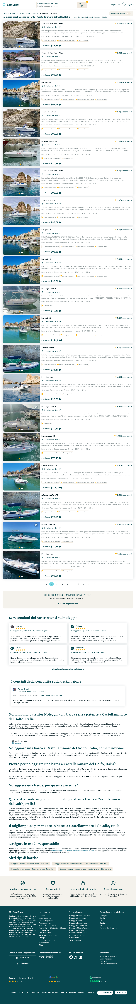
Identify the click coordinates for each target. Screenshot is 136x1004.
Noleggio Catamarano (78, 925)
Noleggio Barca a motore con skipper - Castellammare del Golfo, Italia (85, 869)
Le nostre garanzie (47, 921)
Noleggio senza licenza (79, 933)
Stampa (42, 938)
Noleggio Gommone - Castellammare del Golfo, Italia (30, 864)
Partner (81, 993)
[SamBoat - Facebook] (71, 957)
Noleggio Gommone (77, 918)
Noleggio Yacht (75, 921)
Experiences (44, 943)
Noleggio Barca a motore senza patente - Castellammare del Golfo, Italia (80, 864)
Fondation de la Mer (47, 940)
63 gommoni (17, 743)
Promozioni (74, 938)
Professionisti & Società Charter (53, 928)
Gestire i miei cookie (108, 964)
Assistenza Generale (108, 956)
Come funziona (106, 959)
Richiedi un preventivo (68, 603)
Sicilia (102, 918)
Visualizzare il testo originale (50, 695)
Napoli (102, 925)
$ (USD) (120, 992)
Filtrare (83, 3)
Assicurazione (45, 923)
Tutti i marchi (75, 940)
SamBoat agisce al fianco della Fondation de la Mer (72, 850)
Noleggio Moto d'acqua (79, 928)
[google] (53, 977)
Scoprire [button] (114, 4)
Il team (42, 916)
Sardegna (103, 916)
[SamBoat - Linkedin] (80, 957)
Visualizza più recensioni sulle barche (68, 669)
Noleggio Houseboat (77, 930)
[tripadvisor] (95, 977)
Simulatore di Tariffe (47, 925)
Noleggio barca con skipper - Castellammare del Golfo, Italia (32, 869)
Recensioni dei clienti (48, 935)
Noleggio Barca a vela (78, 923)
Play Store (24, 964)
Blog (41, 945)
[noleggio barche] (10, 4)
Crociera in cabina (76, 935)
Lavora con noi (45, 918)
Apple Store (24, 957)
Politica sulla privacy (50, 993)
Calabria (103, 923)
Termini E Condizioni (68, 993)
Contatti (103, 961)
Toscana (103, 921)
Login (129, 4)
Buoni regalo (44, 930)
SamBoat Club (45, 933)
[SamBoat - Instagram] (76, 957)
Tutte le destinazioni (108, 928)
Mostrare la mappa (118, 14)
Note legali (35, 993)
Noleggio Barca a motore (79, 916)
